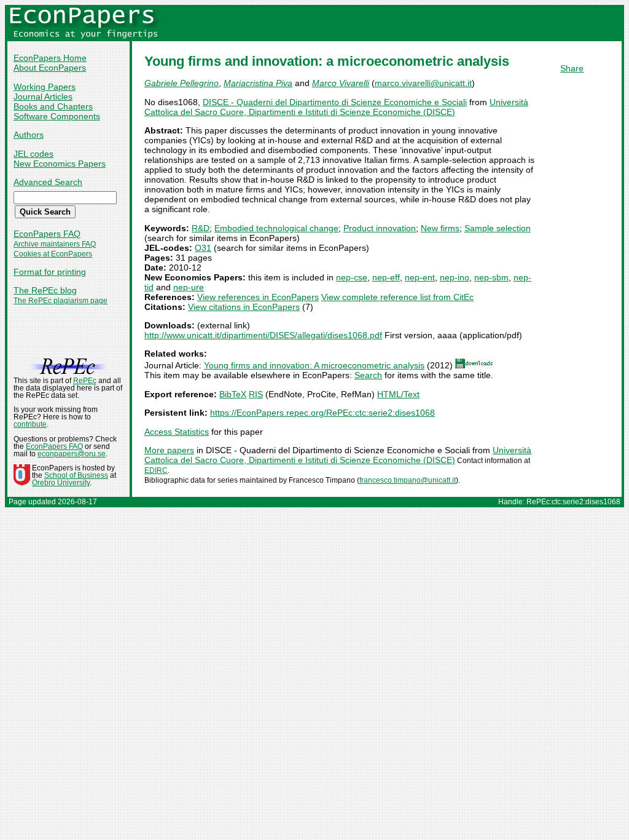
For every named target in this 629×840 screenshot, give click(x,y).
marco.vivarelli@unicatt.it (423, 83)
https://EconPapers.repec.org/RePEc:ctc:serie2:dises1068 (322, 413)
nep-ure (188, 287)
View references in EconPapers (258, 297)
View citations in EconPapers (244, 307)
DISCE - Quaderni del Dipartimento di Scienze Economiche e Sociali (335, 102)
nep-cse (351, 277)
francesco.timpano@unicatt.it (407, 480)
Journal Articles (43, 96)
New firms (440, 228)
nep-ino (454, 277)
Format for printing (50, 272)
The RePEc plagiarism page (60, 300)
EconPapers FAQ (47, 234)
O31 (203, 248)
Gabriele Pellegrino (181, 83)
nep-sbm (491, 277)
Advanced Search (48, 182)
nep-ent (420, 277)
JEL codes (33, 154)
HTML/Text (398, 394)
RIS (256, 394)
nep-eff (386, 277)
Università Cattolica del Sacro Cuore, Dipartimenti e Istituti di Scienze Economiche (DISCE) (336, 107)
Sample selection (497, 228)
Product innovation (379, 228)
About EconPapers (50, 68)
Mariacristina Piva (258, 83)
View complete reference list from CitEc (397, 297)
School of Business (76, 475)
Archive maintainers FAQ (55, 244)
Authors (29, 135)
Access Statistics (176, 432)
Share (572, 68)
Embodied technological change (276, 228)
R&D (200, 228)
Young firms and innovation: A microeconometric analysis (314, 365)
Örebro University (61, 482)
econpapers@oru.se (71, 454)
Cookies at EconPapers (53, 254)
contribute (30, 424)
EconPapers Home (50, 58)
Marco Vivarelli (340, 83)
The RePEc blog (45, 290)
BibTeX (232, 394)
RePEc (84, 380)
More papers (169, 450)
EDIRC (156, 470)
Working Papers (45, 87)
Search (368, 375)
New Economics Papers (60, 163)
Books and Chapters (53, 106)
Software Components (57, 116)
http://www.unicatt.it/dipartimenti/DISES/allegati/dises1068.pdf (263, 335)
